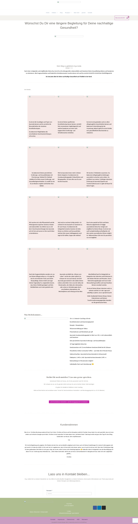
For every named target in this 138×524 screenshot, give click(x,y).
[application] (56, 12)
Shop (61, 12)
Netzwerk (85, 519)
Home (47, 12)
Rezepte (67, 12)
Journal (83, 12)
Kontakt (90, 12)
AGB (78, 519)
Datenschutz (70, 519)
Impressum (61, 519)
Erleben (54, 12)
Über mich (76, 12)
